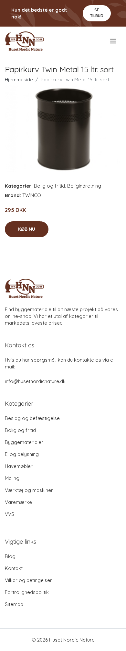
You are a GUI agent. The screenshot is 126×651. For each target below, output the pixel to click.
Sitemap (14, 604)
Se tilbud (96, 12)
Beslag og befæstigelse (32, 418)
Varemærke (18, 502)
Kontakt (14, 568)
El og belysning (22, 454)
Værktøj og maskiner (29, 490)
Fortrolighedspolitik (27, 592)
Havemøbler (19, 466)
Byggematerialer (24, 442)
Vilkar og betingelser (28, 580)
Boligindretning (84, 186)
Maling (12, 478)
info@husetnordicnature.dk (35, 381)
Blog (10, 556)
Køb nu (26, 229)
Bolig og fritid (49, 186)
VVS (9, 514)
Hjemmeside (19, 79)
